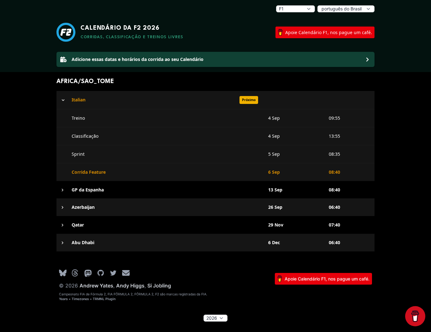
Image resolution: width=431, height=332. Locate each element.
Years (63, 299)
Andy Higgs (130, 285)
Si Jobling (159, 285)
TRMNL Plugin (104, 299)
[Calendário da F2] (65, 32)
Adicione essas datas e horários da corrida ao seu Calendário (138, 59)
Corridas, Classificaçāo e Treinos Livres (131, 37)
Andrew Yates (96, 285)
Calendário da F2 (120, 28)
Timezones (80, 299)
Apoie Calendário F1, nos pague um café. (328, 32)
